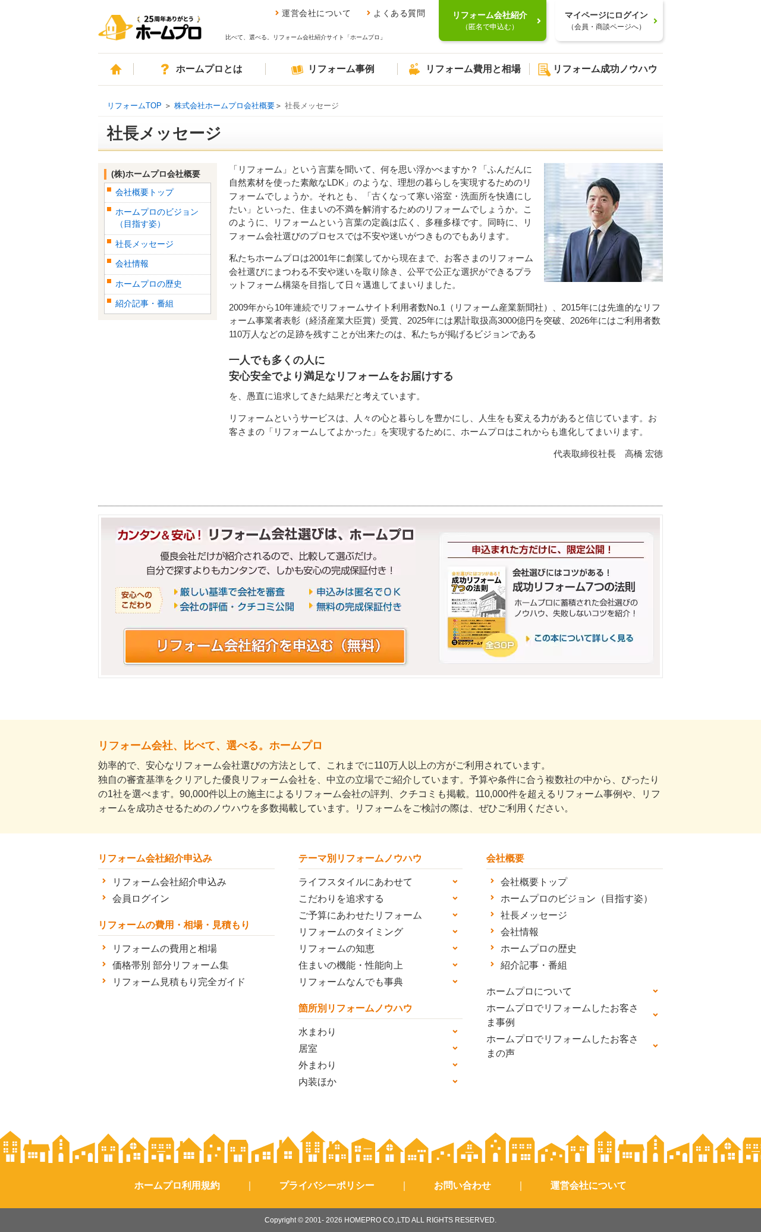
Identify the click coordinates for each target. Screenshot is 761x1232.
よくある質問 (399, 13)
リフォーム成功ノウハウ (605, 69)
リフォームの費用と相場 (164, 948)
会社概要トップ (144, 192)
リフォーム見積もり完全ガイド (179, 982)
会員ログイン (140, 899)
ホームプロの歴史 (148, 284)
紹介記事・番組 (144, 303)
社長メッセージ (144, 244)
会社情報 (132, 263)
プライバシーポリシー (327, 1185)
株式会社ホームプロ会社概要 (224, 106)
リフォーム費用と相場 (473, 69)
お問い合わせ (462, 1185)
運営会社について (316, 13)
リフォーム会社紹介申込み (169, 882)
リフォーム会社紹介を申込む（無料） (265, 646)
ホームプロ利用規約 (177, 1185)
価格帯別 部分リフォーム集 (170, 965)
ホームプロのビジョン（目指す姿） (577, 899)
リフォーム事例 (341, 69)
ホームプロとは (209, 69)
